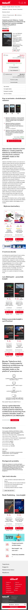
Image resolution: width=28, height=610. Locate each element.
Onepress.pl (8, 582)
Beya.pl (16, 588)
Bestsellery (19, 9)
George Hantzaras (9, 349)
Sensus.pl (17, 582)
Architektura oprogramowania (16, 452)
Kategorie (4, 6)
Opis (6, 86)
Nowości (15, 9)
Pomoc (18, 401)
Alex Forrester (17, 349)
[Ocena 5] (19, 44)
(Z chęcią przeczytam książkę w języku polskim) (17, 40)
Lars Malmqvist (18, 33)
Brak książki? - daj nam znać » (17, 549)
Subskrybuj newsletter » (18, 555)
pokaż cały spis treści (9, 490)
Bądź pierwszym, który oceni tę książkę (18, 46)
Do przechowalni (14, 82)
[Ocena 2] (14, 44)
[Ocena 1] (13, 44)
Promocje (10, 9)
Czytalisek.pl (8, 590)
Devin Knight (17, 523)
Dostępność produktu (8, 91)
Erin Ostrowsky (22, 523)
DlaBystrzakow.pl (18, 584)
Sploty (16, 590)
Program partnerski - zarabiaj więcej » (18, 544)
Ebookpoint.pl (17, 586)
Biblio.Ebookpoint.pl (10, 592)
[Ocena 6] (20, 44)
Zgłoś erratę (4, 449)
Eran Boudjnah (23, 349)
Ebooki (12, 6)
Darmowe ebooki (6, 12)
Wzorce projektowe (14, 453)
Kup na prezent (14, 67)
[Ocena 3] (16, 44)
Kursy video (17, 6)
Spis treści (8, 93)
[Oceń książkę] (17, 44)
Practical (14, 36)
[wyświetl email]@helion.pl (9, 601)
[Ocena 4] (17, 44)
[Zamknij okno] (25, 605)
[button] (23, 217)
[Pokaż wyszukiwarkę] (20, 3)
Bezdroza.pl (8, 586)
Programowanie (5, 452)
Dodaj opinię (15, 420)
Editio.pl (7, 584)
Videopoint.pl (8, 588)
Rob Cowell (8, 128)
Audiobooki (4, 9)
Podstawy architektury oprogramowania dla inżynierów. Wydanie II (9, 232)
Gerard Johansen (9, 523)
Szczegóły (8, 88)
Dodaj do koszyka (14, 61)
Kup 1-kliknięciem (14, 70)
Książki (8, 6)
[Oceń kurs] (6, 420)
